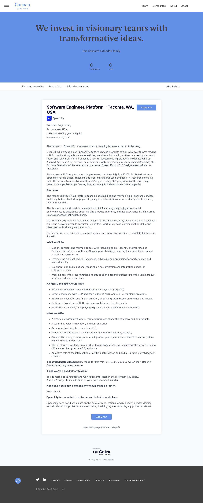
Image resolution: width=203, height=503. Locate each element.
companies (33, 86)
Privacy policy (95, 459)
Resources (114, 481)
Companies (159, 6)
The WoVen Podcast (135, 481)
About (173, 6)
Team (144, 6)
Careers (68, 481)
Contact (56, 481)
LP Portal (99, 481)
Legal (63, 489)
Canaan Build (83, 481)
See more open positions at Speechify (101, 427)
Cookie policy (108, 459)
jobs (55, 86)
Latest (184, 6)
